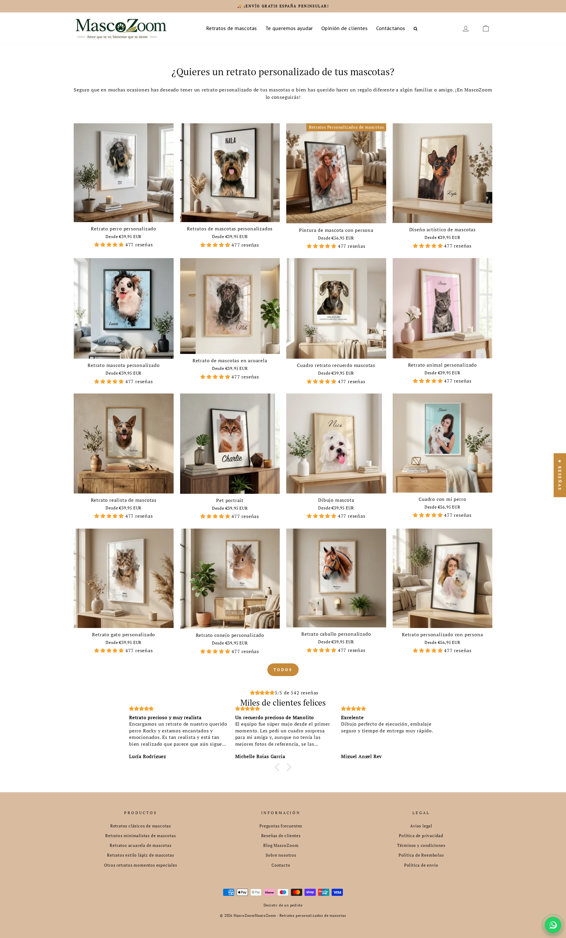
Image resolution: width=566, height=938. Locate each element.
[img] (262, 693)
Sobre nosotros (281, 855)
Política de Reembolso (421, 855)
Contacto (281, 865)
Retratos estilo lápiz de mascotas (140, 855)
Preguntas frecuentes (280, 826)
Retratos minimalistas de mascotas (140, 835)
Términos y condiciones (421, 845)
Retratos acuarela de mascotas (140, 845)
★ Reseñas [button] (559, 475)
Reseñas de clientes (281, 835)
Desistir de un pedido (283, 905)
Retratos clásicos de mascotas (140, 826)
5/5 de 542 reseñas (296, 692)
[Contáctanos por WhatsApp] (553, 925)
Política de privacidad (421, 835)
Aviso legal (421, 826)
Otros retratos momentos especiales (140, 865)
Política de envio (421, 865)
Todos (283, 669)
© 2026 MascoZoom (237, 915)
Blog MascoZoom (280, 845)
